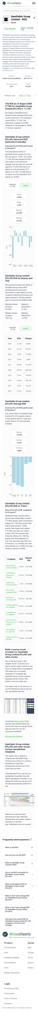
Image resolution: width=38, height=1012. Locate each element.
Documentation (10, 948)
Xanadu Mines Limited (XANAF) (11, 567)
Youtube (31, 953)
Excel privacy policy (11, 988)
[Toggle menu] (33, 3)
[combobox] (19, 11)
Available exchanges (11, 958)
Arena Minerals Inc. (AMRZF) (11, 614)
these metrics (19, 721)
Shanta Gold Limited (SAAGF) (11, 584)
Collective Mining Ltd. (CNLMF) (11, 606)
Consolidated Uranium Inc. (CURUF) (10, 575)
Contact (31, 968)
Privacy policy (9, 993)
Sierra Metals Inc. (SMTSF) (10, 631)
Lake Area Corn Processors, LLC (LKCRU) (11, 622)
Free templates (10, 963)
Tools (6, 968)
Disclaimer (8, 1004)
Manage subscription (12, 973)
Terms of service (10, 998)
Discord (30, 963)
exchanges (9, 731)
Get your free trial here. (13, 736)
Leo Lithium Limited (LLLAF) (11, 599)
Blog (29, 948)
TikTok (30, 958)
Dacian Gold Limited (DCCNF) (11, 591)
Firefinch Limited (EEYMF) (11, 638)
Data (6, 953)
